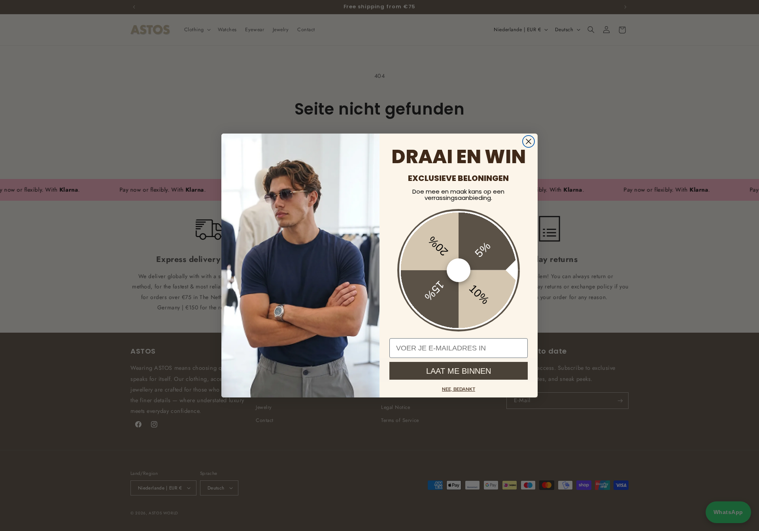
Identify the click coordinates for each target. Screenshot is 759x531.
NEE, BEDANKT (458, 389)
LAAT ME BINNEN (458, 371)
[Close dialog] (528, 141)
